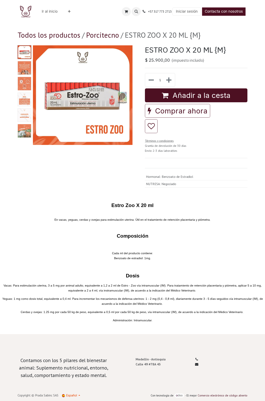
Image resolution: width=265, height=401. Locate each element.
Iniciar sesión (187, 11)
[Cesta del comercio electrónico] (126, 11)
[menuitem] (50, 11)
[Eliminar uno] (151, 80)
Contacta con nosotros (224, 11)
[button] (136, 11)
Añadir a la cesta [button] (200, 95)
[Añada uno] (169, 80)
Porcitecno (102, 35)
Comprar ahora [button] (180, 110)
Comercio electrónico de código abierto (222, 395)
